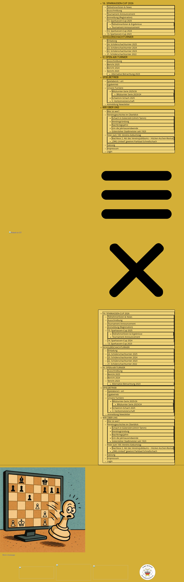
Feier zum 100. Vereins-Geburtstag (124, 135)
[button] (136, 232)
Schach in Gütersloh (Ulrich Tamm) (129, 118)
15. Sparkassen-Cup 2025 (119, 20)
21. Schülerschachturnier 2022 (122, 54)
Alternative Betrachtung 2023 (125, 74)
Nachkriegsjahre (120, 124)
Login (109, 151)
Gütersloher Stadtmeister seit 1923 (129, 131)
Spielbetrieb (110, 77)
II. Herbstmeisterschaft (123, 101)
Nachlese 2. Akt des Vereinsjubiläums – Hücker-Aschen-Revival (142, 138)
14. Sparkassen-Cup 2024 (119, 30)
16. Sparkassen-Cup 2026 (118, 3)
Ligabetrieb (112, 84)
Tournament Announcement (121, 14)
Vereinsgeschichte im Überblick (122, 114)
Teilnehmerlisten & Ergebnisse (127, 24)
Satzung (111, 145)
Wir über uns (110, 107)
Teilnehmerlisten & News (119, 7)
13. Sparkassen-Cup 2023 (119, 34)
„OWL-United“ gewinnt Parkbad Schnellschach (134, 141)
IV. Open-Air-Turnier (114, 57)
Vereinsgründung (120, 121)
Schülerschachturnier (117, 37)
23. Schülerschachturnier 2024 (122, 47)
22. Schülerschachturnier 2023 (122, 51)
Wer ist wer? (113, 111)
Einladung (112, 40)
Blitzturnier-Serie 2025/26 (124, 91)
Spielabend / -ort (115, 81)
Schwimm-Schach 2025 (123, 98)
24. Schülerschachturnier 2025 (122, 44)
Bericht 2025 (113, 64)
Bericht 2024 (113, 67)
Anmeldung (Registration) (119, 17)
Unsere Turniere (115, 87)
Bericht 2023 (113, 70)
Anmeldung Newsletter (118, 104)
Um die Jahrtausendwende (125, 128)
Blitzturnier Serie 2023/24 (128, 94)
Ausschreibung (114, 10)
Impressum (113, 148)
